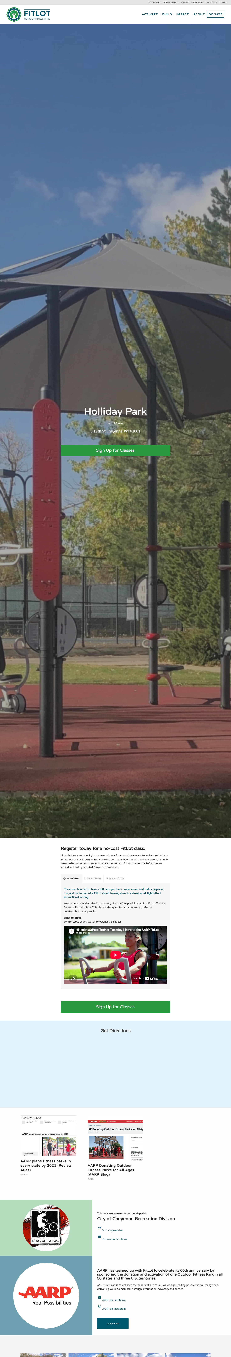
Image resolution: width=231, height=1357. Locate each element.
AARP (23, 1174)
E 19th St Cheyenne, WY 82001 (115, 431)
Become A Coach (197, 2)
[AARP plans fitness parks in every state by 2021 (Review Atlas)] (48, 1136)
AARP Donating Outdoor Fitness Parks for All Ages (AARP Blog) (111, 1170)
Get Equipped (212, 2)
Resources (184, 2)
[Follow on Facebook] (99, 1237)
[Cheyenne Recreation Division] (46, 1227)
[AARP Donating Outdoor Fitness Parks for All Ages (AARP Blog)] (115, 1138)
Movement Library (170, 2)
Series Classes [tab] (94, 878)
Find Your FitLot (154, 2)
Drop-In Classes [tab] (117, 878)
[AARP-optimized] (46, 1296)
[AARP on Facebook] (99, 1297)
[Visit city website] (99, 1228)
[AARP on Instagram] (99, 1306)
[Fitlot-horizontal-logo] (28, 14)
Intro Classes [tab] (73, 878)
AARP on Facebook (113, 1300)
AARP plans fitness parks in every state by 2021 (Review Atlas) (46, 1165)
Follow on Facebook (114, 1239)
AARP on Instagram (114, 1308)
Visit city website (112, 1230)
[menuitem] (154, 2)
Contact (223, 2)
